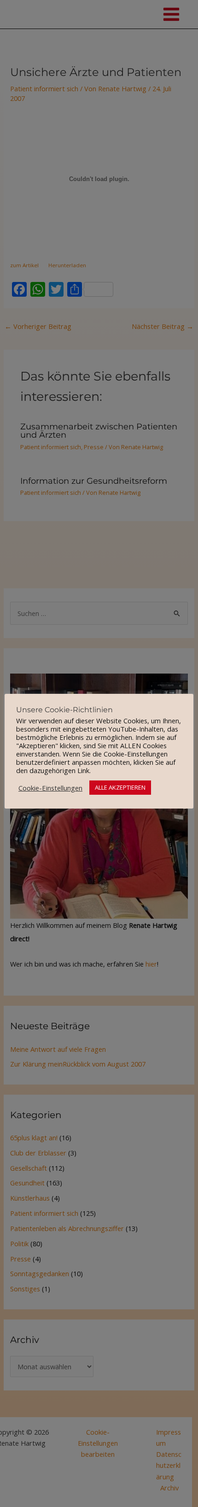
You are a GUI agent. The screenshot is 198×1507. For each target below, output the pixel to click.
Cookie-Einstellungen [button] (50, 788)
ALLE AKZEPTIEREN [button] (120, 787)
